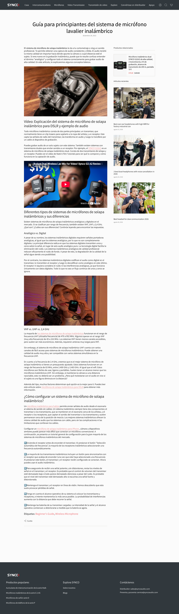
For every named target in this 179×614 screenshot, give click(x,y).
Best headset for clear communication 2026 (131, 219)
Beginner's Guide (44, 513)
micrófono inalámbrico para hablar (43, 406)
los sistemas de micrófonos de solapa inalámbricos (60, 333)
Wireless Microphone (66, 513)
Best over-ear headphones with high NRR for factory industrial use (131, 125)
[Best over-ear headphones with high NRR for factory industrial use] (134, 103)
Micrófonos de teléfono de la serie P (20, 603)
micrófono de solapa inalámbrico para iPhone (58, 428)
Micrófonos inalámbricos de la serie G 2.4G (23, 593)
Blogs (65, 593)
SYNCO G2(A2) (94, 148)
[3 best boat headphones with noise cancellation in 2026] (134, 150)
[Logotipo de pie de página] (13, 575)
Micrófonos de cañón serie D (17, 598)
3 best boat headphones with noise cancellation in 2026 (134, 172)
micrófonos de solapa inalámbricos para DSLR (62, 387)
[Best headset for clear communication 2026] (134, 198)
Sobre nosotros (69, 588)
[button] (41, 5)
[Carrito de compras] (171, 5)
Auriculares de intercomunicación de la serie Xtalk (26, 588)
